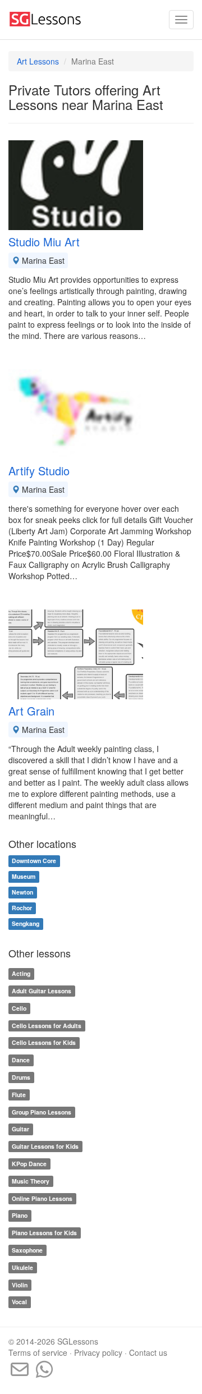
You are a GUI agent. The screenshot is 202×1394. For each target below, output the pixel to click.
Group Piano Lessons (41, 1112)
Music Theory (30, 1181)
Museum (23, 877)
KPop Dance (29, 1163)
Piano (19, 1216)
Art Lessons (38, 61)
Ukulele (22, 1267)
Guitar (20, 1129)
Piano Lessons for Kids (44, 1232)
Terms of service (37, 1352)
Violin (19, 1285)
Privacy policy (98, 1352)
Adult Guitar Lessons (41, 991)
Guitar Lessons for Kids (45, 1146)
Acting (21, 973)
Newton (22, 892)
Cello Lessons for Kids (44, 1043)
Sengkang (25, 924)
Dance (21, 1060)
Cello (19, 1008)
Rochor (22, 908)
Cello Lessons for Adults (46, 1025)
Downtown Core (34, 861)
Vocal (19, 1302)
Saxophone (27, 1250)
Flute (19, 1094)
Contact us (148, 1352)
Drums (21, 1077)
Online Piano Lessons (42, 1198)
